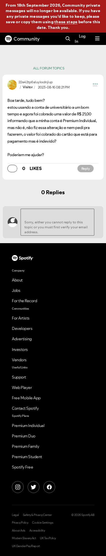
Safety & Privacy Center (37, 515)
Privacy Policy (20, 523)
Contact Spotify (25, 408)
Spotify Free (22, 467)
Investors (20, 349)
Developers (22, 328)
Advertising (22, 339)
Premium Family (25, 446)
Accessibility (37, 531)
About (17, 280)
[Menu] (97, 39)
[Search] (68, 39)
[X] (33, 487)
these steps (65, 21)
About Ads (18, 531)
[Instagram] (18, 487)
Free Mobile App (26, 398)
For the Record (24, 300)
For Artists (21, 318)
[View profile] (12, 84)
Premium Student (27, 456)
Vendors (19, 360)
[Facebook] (49, 487)
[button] (95, 84)
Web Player (22, 387)
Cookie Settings (42, 523)
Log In (80, 38)
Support (19, 377)
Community (27, 38)
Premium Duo (23, 436)
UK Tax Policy (48, 538)
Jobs (16, 290)
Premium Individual (28, 425)
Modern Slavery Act (24, 538)
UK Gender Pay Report (26, 546)
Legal (15, 515)
